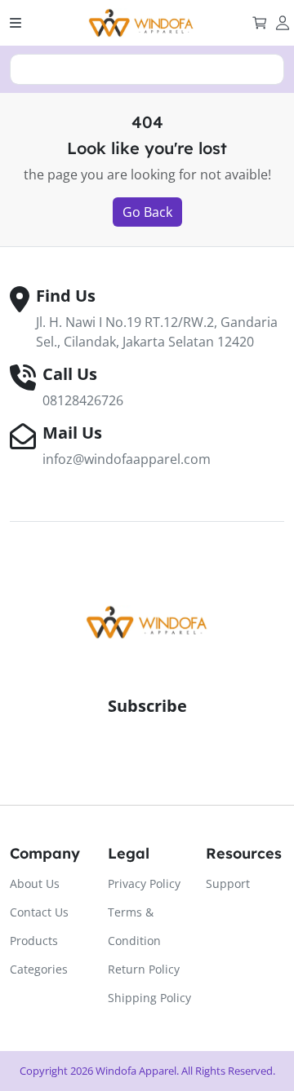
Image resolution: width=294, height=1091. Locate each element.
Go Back (147, 212)
